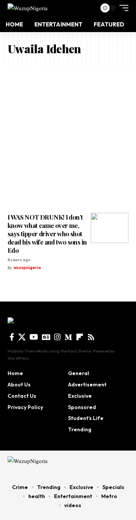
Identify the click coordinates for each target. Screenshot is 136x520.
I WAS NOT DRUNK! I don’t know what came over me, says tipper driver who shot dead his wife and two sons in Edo (47, 233)
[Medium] (68, 337)
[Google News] (46, 337)
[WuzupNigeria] (28, 8)
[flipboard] (79, 337)
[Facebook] (12, 337)
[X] (22, 337)
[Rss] (91, 337)
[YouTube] (34, 337)
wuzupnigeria (27, 267)
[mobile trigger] (122, 8)
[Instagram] (57, 337)
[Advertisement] (68, 137)
